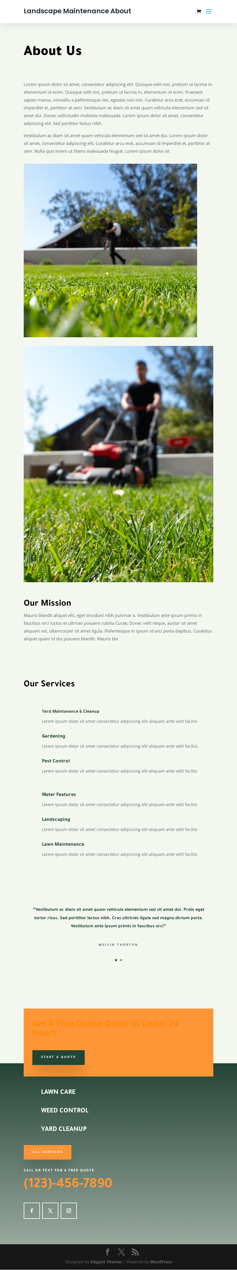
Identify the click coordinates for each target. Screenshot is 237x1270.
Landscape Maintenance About (77, 11)
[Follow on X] (50, 1211)
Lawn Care (58, 1093)
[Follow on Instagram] (69, 1211)
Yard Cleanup (64, 1130)
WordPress (161, 1262)
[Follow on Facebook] (32, 1211)
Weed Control (64, 1111)
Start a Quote (58, 1057)
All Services (47, 1152)
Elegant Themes (106, 1262)
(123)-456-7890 (68, 1185)
